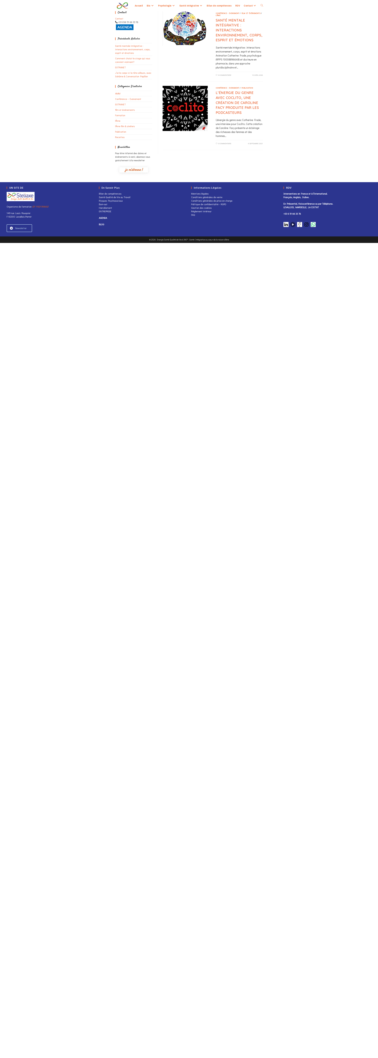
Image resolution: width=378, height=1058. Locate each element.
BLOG (101, 224)
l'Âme (117, 120)
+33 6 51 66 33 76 (292, 213)
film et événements (125, 109)
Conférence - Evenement (227, 13)
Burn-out (103, 204)
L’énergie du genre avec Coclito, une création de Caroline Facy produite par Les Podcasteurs (237, 102)
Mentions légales (200, 193)
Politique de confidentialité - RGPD (208, 204)
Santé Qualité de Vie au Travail (114, 197)
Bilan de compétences (110, 193)
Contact (119, 18)
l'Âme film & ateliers (125, 126)
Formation (120, 115)
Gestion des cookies (201, 207)
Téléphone (327, 203)
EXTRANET (120, 67)
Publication (120, 131)
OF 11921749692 (40, 206)
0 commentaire (224, 75)
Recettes (120, 137)
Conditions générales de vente (207, 197)
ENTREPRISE (105, 211)
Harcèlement (105, 207)
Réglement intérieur (201, 211)
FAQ (193, 214)
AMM (117, 93)
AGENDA (103, 217)
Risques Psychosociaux (111, 200)
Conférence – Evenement (128, 98)
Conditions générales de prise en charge (211, 200)
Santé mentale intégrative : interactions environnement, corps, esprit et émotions (132, 49)
